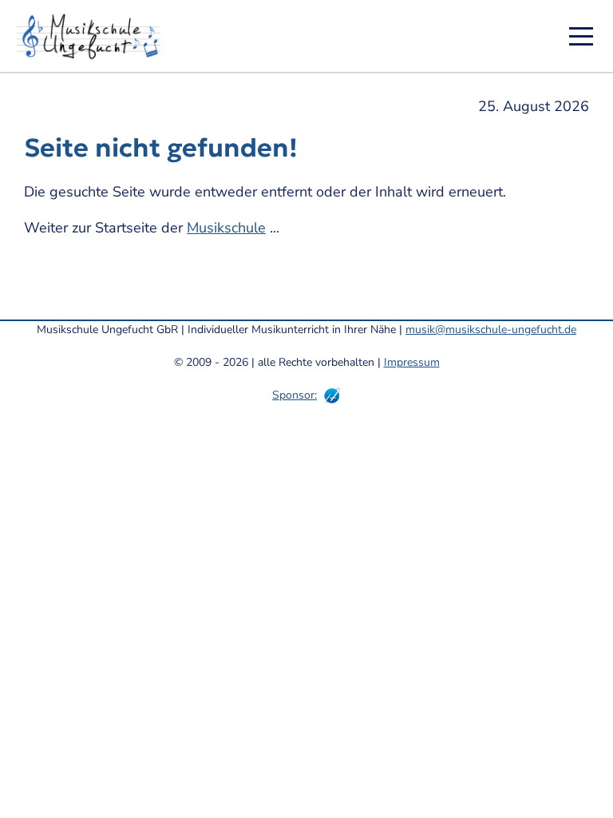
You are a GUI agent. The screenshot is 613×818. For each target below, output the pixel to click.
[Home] (94, 36)
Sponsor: (294, 395)
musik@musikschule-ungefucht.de (490, 329)
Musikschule (226, 227)
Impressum (412, 362)
